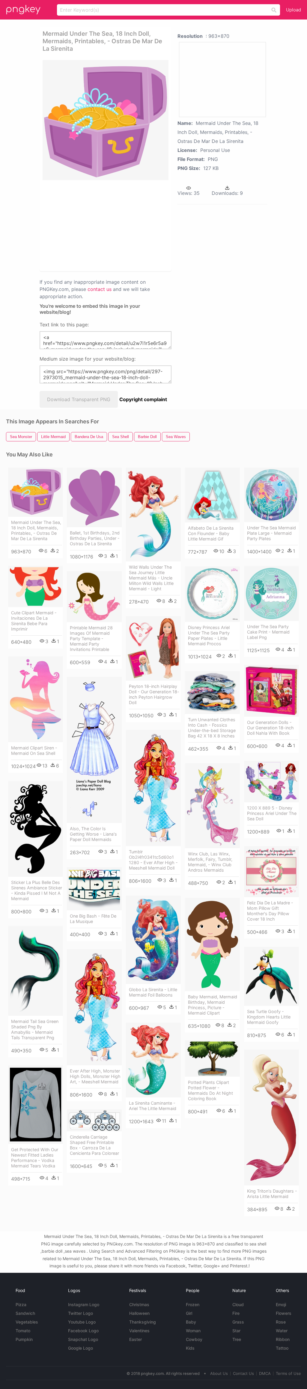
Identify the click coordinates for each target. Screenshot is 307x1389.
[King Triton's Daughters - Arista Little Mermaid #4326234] (271, 1118)
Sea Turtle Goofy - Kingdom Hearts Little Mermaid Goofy (269, 1017)
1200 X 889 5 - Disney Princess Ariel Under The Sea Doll (272, 813)
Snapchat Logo (83, 1339)
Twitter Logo (80, 1313)
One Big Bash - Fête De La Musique (93, 918)
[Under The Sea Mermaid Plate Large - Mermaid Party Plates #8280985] (271, 495)
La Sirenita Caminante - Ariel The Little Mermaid (152, 1105)
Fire (236, 1313)
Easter (135, 1339)
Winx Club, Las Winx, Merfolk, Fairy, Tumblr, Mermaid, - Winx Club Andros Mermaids (210, 862)
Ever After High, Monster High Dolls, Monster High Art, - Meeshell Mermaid (95, 1076)
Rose (281, 1321)
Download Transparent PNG (78, 399)
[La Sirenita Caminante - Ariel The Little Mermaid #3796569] (153, 1060)
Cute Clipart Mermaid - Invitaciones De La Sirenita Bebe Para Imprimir (34, 620)
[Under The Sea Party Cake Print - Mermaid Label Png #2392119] (271, 593)
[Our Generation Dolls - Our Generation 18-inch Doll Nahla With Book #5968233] (271, 691)
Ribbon (283, 1339)
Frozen (192, 1304)
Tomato (23, 1330)
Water (282, 1330)
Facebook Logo (83, 1330)
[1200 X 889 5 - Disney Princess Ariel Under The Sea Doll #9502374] (271, 782)
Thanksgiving (142, 1321)
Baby (191, 1321)
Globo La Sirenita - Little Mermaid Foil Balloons (153, 992)
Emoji (281, 1304)
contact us (100, 289)
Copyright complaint (143, 399)
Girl (189, 1313)
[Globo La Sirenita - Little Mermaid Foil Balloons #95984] (153, 940)
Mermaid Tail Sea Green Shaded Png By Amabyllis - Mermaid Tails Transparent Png (34, 1029)
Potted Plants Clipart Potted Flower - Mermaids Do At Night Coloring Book (210, 1090)
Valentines (139, 1330)
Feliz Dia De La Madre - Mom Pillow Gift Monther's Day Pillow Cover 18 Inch (270, 910)
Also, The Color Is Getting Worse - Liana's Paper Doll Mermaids (93, 834)
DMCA (265, 1373)
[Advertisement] (134, 225)
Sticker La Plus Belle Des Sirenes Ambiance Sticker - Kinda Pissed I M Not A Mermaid (36, 890)
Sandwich (25, 1313)
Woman (193, 1330)
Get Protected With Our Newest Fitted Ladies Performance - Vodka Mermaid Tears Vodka (34, 1157)
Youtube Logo (82, 1321)
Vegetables (27, 1321)
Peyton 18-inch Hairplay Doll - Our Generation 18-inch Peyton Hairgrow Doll (154, 694)
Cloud (238, 1304)
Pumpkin (24, 1339)
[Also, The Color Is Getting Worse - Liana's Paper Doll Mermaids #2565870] (94, 750)
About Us (219, 1373)
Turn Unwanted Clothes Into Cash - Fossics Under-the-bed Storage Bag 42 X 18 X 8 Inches (212, 727)
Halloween (139, 1313)
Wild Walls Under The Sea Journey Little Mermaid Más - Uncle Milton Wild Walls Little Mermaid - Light (151, 577)
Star (236, 1330)
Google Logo (80, 1348)
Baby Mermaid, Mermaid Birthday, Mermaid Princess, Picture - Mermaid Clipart (212, 1004)
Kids (190, 1348)
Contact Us (243, 1373)
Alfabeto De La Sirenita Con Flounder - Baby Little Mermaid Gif (211, 533)
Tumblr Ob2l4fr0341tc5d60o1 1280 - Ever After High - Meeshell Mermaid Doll (153, 859)
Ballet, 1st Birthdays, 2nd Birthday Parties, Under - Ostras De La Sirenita (95, 538)
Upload (293, 10)
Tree (236, 1339)
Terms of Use (288, 1373)
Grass (238, 1321)
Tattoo (282, 1348)
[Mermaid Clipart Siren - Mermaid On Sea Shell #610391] (35, 699)
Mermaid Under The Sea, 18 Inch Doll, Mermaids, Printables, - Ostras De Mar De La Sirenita (36, 530)
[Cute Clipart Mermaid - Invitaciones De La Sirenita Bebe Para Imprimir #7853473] (35, 586)
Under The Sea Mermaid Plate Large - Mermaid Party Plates (271, 533)
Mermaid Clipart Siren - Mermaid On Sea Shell (34, 750)
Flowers (283, 1313)
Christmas (139, 1304)
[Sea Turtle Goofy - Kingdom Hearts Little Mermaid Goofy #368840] (271, 976)
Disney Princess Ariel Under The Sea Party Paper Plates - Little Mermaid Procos (209, 635)
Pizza (21, 1304)
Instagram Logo (83, 1304)
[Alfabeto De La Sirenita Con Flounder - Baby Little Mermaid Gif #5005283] (212, 495)
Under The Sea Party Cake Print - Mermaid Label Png (268, 632)
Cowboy (194, 1339)
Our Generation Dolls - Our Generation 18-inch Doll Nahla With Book (270, 728)
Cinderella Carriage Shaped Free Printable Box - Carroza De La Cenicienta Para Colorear (94, 1145)
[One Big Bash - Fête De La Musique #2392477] (94, 889)
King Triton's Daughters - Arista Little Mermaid (272, 1193)
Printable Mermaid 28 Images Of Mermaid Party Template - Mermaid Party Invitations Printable (91, 638)
